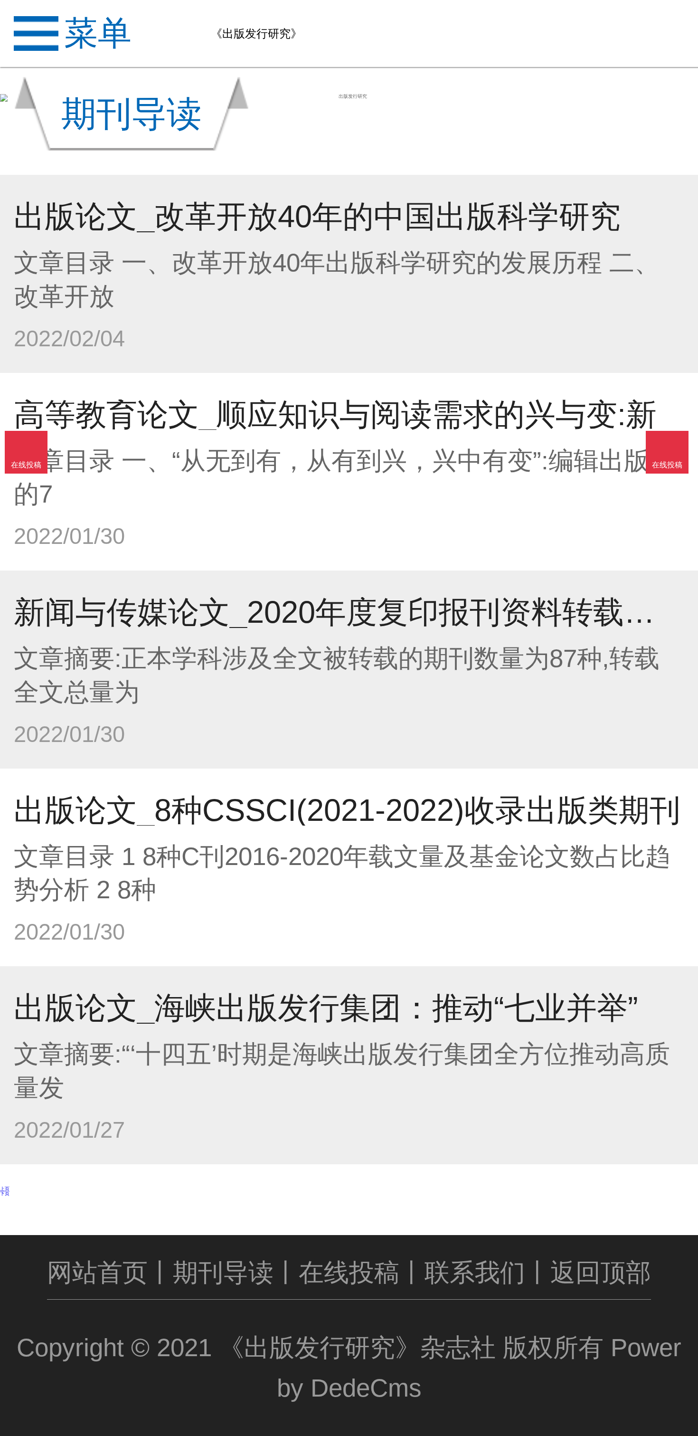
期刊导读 (223, 1272)
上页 (4, 1188)
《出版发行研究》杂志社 (357, 1347)
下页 (4, 1193)
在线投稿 (349, 1272)
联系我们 (474, 1272)
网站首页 (97, 1272)
